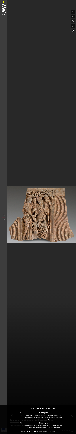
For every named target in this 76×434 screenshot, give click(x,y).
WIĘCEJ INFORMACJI (49, 431)
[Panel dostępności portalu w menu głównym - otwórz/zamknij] (3, 2)
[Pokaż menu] (4, 217)
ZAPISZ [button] (23, 431)
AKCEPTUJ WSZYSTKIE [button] (34, 431)
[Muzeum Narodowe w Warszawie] (4, 8)
